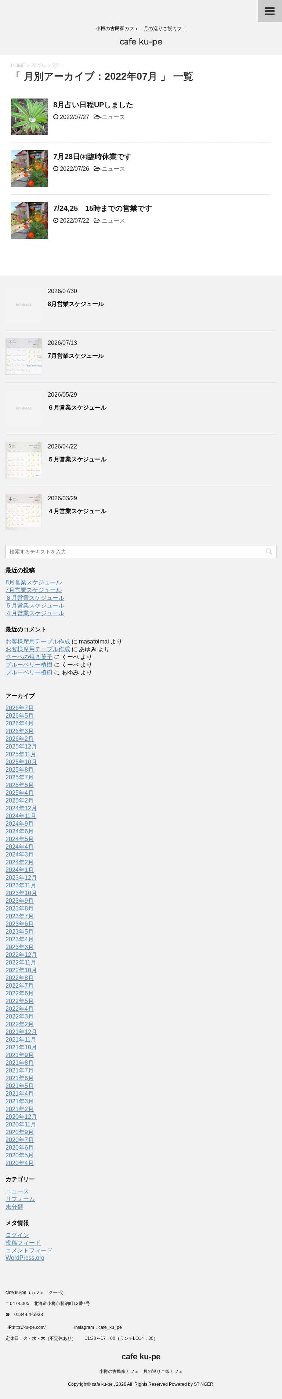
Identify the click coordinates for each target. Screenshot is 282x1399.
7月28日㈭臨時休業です (92, 156)
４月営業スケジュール (77, 511)
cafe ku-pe (141, 42)
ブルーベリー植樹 (29, 664)
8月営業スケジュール (76, 304)
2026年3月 (20, 731)
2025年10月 (21, 762)
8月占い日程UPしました (93, 105)
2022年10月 (21, 970)
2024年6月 (20, 831)
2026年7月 (20, 708)
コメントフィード (29, 1250)
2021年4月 (20, 1093)
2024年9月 (20, 824)
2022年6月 (20, 993)
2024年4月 (20, 847)
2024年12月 (21, 808)
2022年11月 (21, 962)
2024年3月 (20, 854)
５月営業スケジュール (77, 459)
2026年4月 (20, 723)
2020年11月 (21, 1124)
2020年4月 (20, 1163)
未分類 (14, 1207)
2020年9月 (20, 1132)
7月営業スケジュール (76, 356)
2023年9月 (20, 901)
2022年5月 (20, 1001)
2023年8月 (20, 908)
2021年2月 (20, 1109)
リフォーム (20, 1199)
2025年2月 (20, 800)
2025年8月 (20, 770)
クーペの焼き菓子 (29, 657)
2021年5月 (20, 1086)
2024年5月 (20, 839)
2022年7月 (20, 985)
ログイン (17, 1235)
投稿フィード (23, 1243)
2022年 (38, 65)
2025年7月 (20, 777)
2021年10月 (21, 1047)
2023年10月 (21, 893)
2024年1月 (20, 870)
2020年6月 (20, 1147)
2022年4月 (20, 1009)
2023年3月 (20, 947)
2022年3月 (20, 1016)
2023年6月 (20, 924)
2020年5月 (20, 1155)
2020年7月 (20, 1140)
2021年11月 (21, 1039)
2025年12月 (21, 746)
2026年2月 (20, 739)
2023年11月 (21, 885)
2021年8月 (20, 1063)
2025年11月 (21, 754)
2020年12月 (21, 1117)
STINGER (203, 1384)
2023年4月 (20, 939)
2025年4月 (20, 793)
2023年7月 (20, 916)
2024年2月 (20, 862)
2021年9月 (20, 1055)
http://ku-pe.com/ (32, 1327)
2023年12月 (21, 878)
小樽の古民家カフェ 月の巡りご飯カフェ (141, 1371)
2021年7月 (20, 1070)
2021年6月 (20, 1078)
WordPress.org (25, 1258)
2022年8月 (20, 978)
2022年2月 (20, 1024)
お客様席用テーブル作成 (38, 641)
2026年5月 (20, 716)
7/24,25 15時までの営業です (102, 208)
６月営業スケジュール (77, 407)
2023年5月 (20, 932)
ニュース (113, 117)
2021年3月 (20, 1101)
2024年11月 (21, 816)
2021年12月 (21, 1032)
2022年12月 (21, 955)
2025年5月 (20, 785)
